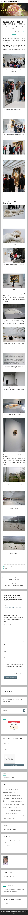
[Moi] (5, 861)
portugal (18, 813)
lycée (7, 807)
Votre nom (6, 743)
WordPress (19, 911)
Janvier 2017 (7, 845)
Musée (15, 51)
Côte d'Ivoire (15, 795)
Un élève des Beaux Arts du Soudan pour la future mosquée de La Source (14, 577)
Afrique (5, 789)
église (13, 818)
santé (22, 816)
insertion (23, 801)
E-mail (6, 651)
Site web (6, 658)
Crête (8, 795)
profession (5, 816)
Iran (4, 804)
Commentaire (7, 624)
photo (11, 813)
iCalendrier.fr (14, 722)
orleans (10, 810)
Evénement (6, 798)
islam (6, 804)
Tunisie (5, 818)
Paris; (21, 811)
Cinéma (5, 795)
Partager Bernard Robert (10, 2)
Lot (6, 807)
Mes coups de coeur (9, 566)
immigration (19, 801)
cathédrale (16, 792)
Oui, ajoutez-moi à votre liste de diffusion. (14, 673)
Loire (4, 807)
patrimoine (6, 813)
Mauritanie (19, 807)
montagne (5, 811)
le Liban (21, 804)
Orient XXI (6, 903)
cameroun (11, 792)
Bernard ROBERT (17, 31)
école (5, 568)
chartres (19, 792)
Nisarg (14, 913)
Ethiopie (20, 795)
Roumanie (17, 816)
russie (20, 816)
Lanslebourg (14, 804)
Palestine (16, 811)
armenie (14, 789)
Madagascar (12, 807)
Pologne (15, 813)
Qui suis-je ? (6, 848)
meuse (23, 807)
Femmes (14, 798)
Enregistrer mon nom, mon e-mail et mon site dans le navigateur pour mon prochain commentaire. (14, 666)
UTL (8, 818)
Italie (9, 804)
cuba (10, 795)
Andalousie (10, 789)
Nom (5, 644)
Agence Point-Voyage (9, 876)
